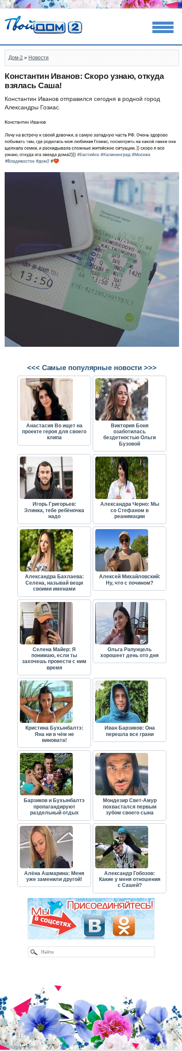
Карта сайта (23, 1046)
